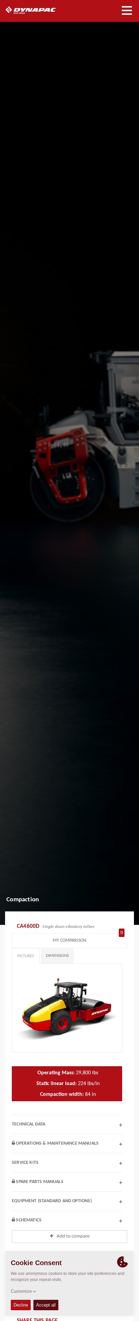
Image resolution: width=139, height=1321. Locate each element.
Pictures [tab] (25, 956)
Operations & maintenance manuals (68, 1144)
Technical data (67, 1125)
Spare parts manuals (68, 1182)
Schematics (68, 1221)
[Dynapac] (38, 10)
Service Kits (67, 1163)
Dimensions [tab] (57, 955)
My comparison (88, 939)
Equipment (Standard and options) (67, 1201)
